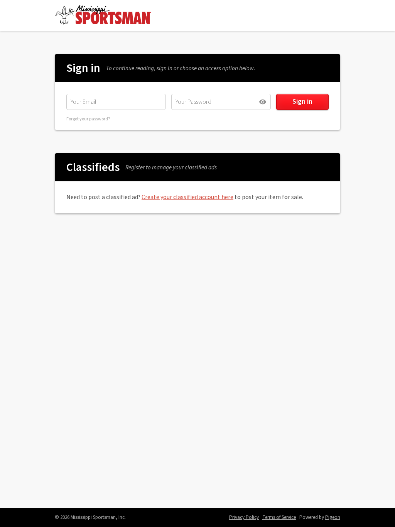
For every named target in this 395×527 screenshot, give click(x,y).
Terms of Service (279, 517)
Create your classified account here (187, 197)
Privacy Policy (244, 517)
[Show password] (263, 102)
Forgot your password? (88, 119)
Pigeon (332, 517)
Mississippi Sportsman (103, 15)
